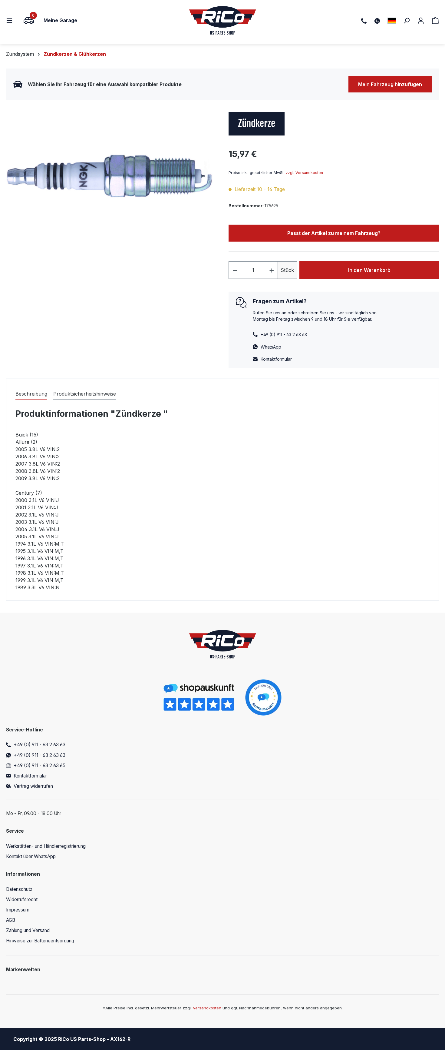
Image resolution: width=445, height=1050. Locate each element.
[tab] (31, 394)
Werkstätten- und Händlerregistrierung (46, 846)
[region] (111, 177)
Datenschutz (19, 889)
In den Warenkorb (369, 270)
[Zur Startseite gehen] (222, 20)
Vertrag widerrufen (33, 786)
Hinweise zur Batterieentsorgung (40, 941)
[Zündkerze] (111, 177)
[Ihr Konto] (421, 20)
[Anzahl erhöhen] (271, 270)
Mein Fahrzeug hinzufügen (390, 84)
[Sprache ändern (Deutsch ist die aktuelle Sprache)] (392, 20)
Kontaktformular (276, 359)
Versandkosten (207, 1007)
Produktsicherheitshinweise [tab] (84, 394)
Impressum (17, 910)
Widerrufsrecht (22, 899)
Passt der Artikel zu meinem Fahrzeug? (334, 233)
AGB (10, 920)
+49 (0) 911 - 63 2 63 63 (39, 744)
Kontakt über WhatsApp (31, 856)
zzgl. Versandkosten (304, 172)
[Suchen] (407, 20)
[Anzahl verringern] (235, 270)
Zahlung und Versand (28, 930)
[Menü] (11, 20)
